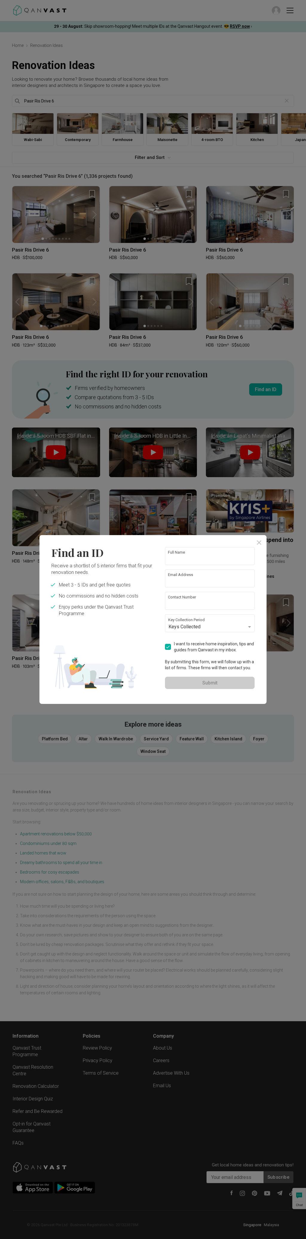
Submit (210, 683)
